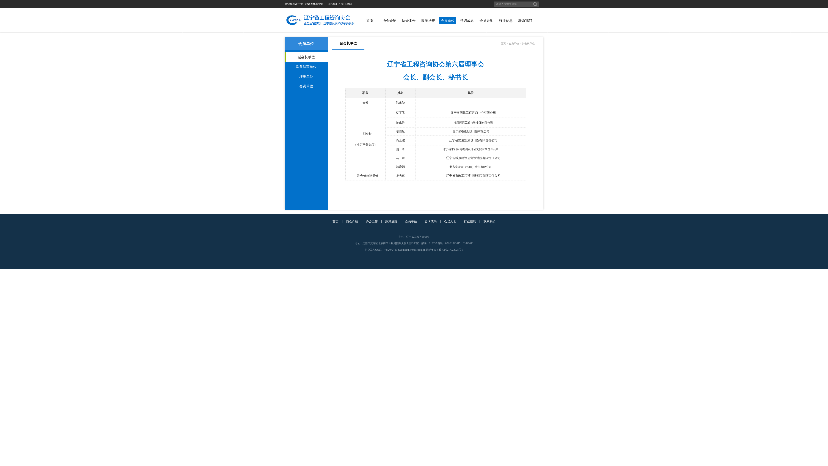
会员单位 (448, 20)
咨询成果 (467, 20)
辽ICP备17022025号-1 (451, 249)
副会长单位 (306, 57)
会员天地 (486, 20)
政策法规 (428, 20)
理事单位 (306, 76)
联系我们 (525, 20)
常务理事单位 (306, 67)
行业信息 (506, 20)
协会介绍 (389, 20)
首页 (370, 20)
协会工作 (409, 20)
